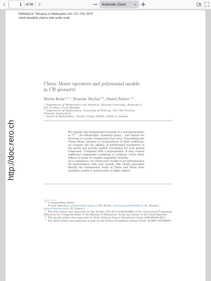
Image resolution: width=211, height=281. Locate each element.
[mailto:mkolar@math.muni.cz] (85, 205)
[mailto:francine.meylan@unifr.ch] (129, 205)
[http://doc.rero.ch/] (11, 150)
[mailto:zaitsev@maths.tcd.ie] (57, 208)
